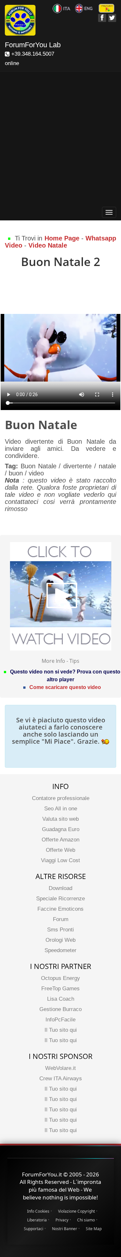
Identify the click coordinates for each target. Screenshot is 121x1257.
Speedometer (60, 950)
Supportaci (33, 1228)
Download (60, 888)
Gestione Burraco (60, 1009)
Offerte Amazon (60, 840)
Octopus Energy (60, 978)
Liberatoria (37, 1220)
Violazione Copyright (76, 1211)
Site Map (94, 1228)
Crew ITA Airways (60, 1078)
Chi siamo (86, 1220)
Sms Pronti (60, 930)
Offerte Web (60, 850)
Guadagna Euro (60, 829)
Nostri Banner (64, 1228)
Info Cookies (38, 1211)
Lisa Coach (60, 999)
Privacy (61, 1220)
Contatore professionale (60, 798)
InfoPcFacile (60, 1020)
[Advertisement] (60, 140)
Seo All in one (60, 809)
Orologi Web (60, 940)
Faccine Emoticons (60, 909)
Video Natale (47, 245)
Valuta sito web (60, 819)
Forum (60, 919)
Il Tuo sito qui (61, 1030)
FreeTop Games (60, 988)
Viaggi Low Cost (60, 860)
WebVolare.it (60, 1068)
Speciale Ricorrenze (60, 898)
